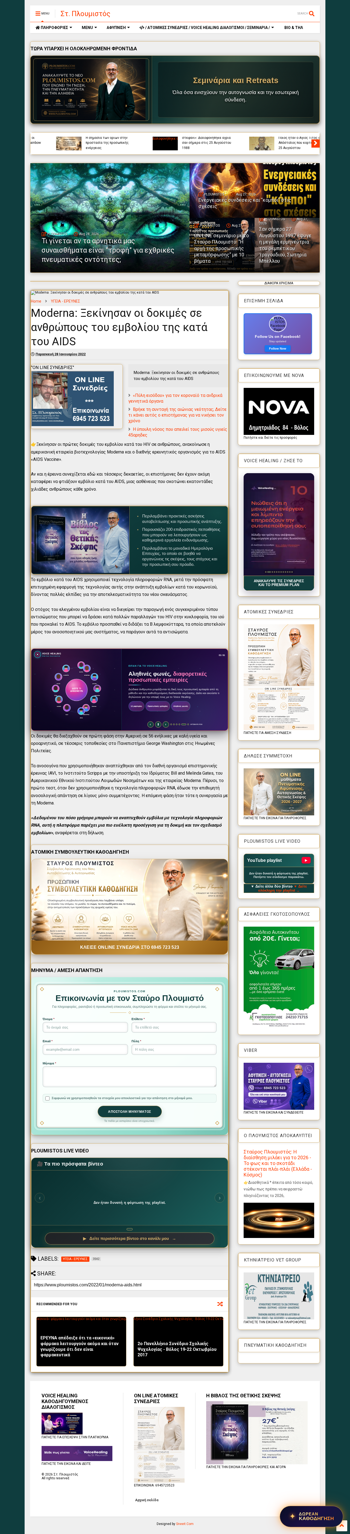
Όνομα (48, 1019)
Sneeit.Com (185, 1524)
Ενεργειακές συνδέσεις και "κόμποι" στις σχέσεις (245, 203)
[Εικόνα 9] (285, 572)
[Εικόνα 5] (276, 572)
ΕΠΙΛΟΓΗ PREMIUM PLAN (145, 719)
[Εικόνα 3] (270, 572)
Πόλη (136, 1041)
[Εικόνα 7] (281, 572)
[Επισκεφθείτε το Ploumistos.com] (91, 90)
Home (36, 301)
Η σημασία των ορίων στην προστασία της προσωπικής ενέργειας (85, 143)
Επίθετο (138, 1019)
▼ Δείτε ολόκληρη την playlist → (282, 888)
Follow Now (277, 348)
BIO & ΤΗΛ (293, 27)
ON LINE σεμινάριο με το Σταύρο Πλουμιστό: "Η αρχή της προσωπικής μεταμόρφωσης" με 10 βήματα (221, 248)
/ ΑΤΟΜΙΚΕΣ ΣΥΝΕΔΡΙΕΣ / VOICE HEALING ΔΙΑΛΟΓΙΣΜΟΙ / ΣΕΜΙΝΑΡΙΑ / (207, 27)
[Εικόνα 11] (289, 572)
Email (47, 1041)
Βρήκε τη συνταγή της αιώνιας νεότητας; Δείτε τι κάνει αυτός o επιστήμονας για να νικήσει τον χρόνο (177, 415)
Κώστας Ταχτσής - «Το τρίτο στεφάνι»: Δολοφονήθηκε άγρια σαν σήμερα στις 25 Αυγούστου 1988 (184, 140)
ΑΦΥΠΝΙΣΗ (116, 27)
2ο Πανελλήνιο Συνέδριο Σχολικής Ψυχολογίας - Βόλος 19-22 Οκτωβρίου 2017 (177, 1349)
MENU (87, 27)
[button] (279, 524)
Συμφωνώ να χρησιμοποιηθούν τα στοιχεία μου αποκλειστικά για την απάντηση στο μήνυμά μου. (122, 1098)
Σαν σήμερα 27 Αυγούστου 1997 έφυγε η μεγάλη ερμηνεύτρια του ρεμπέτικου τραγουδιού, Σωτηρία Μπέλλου (285, 245)
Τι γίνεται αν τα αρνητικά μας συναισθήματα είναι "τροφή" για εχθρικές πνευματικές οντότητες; (108, 250)
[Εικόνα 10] (287, 572)
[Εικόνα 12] (292, 572)
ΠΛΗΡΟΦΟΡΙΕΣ (54, 27)
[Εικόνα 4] (273, 572)
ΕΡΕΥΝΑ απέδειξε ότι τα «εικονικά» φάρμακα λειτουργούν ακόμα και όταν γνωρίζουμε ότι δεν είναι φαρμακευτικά (79, 1346)
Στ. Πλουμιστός (85, 14)
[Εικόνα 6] (278, 572)
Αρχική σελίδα (146, 1500)
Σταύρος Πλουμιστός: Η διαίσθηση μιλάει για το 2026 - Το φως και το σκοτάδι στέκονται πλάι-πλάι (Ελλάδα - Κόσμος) (278, 1163)
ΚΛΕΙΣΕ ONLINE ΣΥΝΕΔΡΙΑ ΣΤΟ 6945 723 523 (129, 947)
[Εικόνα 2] (268, 572)
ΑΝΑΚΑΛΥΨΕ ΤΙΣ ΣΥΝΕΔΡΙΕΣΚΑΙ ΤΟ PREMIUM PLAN (279, 583)
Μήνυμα (49, 1063)
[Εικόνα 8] (283, 572)
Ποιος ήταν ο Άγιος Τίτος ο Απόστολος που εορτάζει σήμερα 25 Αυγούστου (282, 143)
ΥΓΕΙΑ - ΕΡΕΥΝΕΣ (65, 301)
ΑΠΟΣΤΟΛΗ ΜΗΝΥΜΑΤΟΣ (129, 1111)
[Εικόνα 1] (265, 572)
